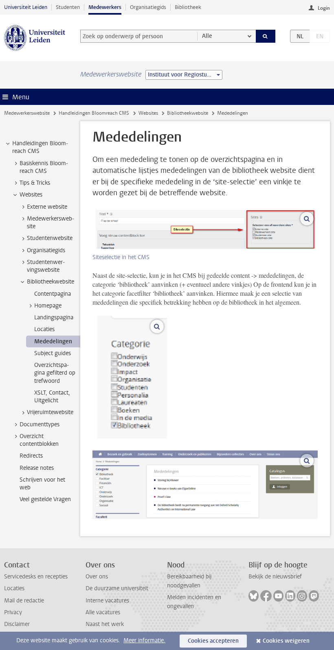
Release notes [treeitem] (37, 468)
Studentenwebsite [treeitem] (50, 238)
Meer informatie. (144, 640)
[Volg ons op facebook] (266, 596)
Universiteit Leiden (25, 7)
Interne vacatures (107, 600)
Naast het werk (105, 624)
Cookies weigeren (286, 641)
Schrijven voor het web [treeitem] (42, 483)
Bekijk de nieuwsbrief (275, 576)
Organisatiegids (148, 7)
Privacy (13, 612)
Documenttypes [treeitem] (39, 424)
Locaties (14, 588)
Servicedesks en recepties (36, 576)
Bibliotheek (188, 7)
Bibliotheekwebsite (187, 113)
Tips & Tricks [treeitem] (35, 183)
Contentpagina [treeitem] (52, 294)
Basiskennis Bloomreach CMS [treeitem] (44, 167)
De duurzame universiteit (117, 588)
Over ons (97, 576)
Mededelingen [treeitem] (53, 341)
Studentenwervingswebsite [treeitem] (46, 266)
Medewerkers (104, 7)
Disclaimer (17, 624)
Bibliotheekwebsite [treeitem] (50, 282)
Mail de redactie (24, 600)
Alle (207, 36)
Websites (148, 113)
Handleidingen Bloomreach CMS (94, 113)
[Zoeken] (265, 36)
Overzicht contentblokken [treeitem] (39, 440)
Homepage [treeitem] (48, 306)
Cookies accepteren (213, 641)
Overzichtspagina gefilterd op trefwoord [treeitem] (54, 373)
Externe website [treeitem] (47, 207)
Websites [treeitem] (31, 194)
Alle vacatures (103, 612)
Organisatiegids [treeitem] (46, 250)
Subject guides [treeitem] (52, 353)
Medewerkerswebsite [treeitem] (50, 222)
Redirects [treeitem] (31, 456)
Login (324, 8)
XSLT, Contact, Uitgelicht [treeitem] (52, 396)
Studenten (68, 7)
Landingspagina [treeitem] (53, 317)
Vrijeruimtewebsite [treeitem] (50, 412)
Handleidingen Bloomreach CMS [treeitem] (40, 147)
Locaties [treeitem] (44, 329)
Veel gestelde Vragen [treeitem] (45, 499)
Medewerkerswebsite (27, 113)
